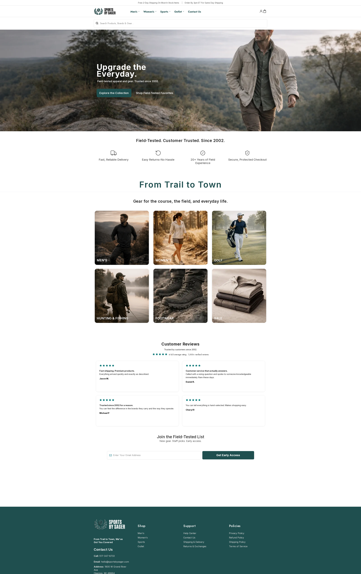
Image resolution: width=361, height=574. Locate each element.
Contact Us (189, 537)
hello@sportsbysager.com (115, 561)
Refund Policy (236, 537)
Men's (141, 533)
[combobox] (180, 23)
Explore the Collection (114, 93)
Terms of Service (238, 546)
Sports (141, 542)
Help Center (189, 533)
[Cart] (265, 11)
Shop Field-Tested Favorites (154, 93)
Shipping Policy (237, 542)
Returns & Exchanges (194, 546)
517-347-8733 (107, 556)
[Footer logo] (109, 536)
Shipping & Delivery (193, 542)
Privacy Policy (236, 533)
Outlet (141, 546)
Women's (143, 537)
